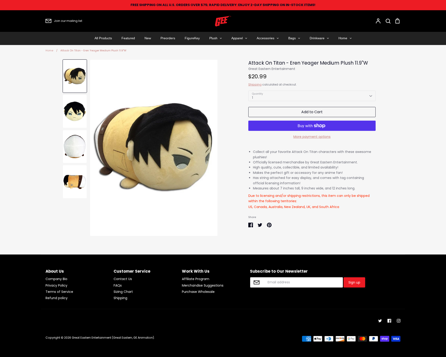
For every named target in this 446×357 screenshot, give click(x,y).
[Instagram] (398, 320)
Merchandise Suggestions (202, 285)
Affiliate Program (195, 279)
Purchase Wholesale (198, 291)
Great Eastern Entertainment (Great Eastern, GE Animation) (113, 338)
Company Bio (56, 279)
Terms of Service (59, 291)
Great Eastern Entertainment (271, 68)
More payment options (312, 136)
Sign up (354, 282)
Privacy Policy (56, 285)
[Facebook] (389, 320)
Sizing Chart (123, 291)
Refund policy (57, 298)
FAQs (118, 285)
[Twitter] (380, 320)
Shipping (255, 84)
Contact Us (123, 279)
